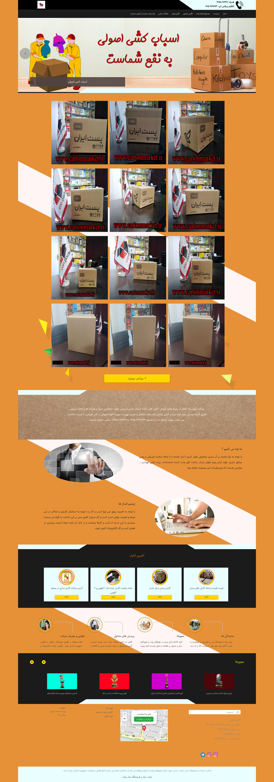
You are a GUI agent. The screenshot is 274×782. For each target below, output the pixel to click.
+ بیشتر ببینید (137, 378)
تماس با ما (62, 714)
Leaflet (162, 739)
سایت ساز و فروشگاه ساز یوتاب (137, 777)
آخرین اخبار (137, 555)
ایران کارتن (108, 716)
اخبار (224, 13)
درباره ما (216, 13)
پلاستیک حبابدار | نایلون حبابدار (142, 13)
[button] (144, 728)
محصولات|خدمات (203, 13)
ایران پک (109, 708)
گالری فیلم (176, 13)
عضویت (63, 707)
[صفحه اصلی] (43, 5)
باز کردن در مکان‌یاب (143, 719)
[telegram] (202, 754)
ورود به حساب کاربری (58, 711)
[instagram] (215, 754)
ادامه (206, 596)
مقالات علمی (163, 13)
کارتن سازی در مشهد (104, 712)
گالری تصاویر (188, 13)
